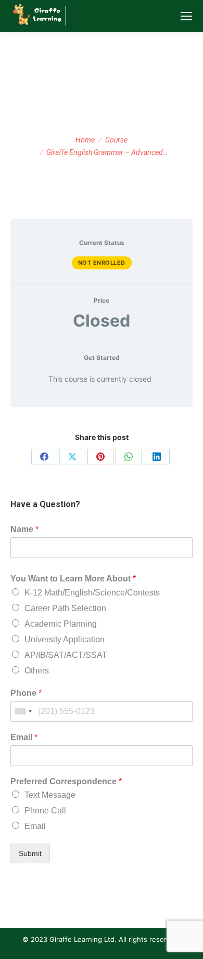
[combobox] (23, 711)
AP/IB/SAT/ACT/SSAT (65, 655)
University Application (64, 639)
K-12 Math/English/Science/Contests (92, 592)
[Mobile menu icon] (186, 16)
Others (36, 670)
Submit (30, 853)
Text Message (49, 794)
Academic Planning (60, 623)
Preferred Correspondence (66, 781)
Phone (26, 693)
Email (23, 737)
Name (24, 529)
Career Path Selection (65, 608)
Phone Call (45, 810)
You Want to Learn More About (73, 578)
